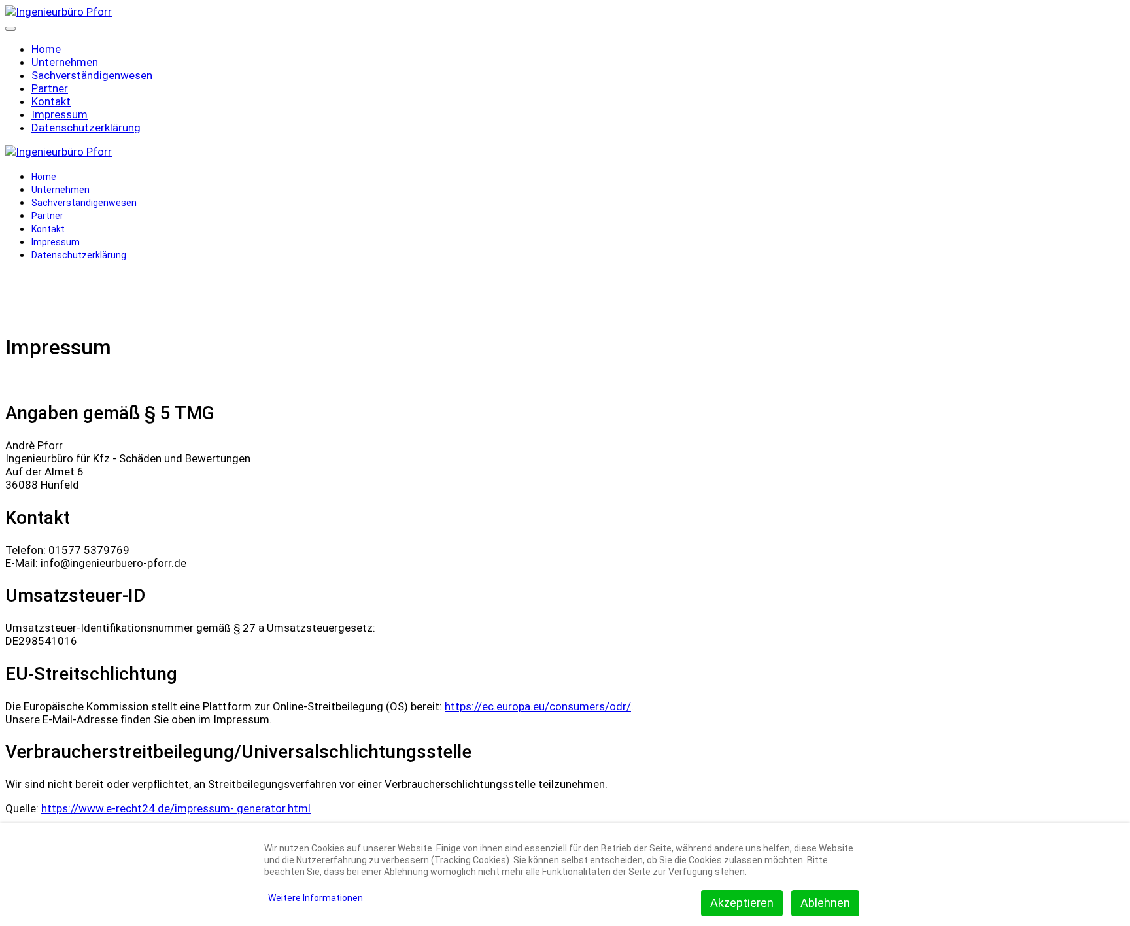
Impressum (59, 114)
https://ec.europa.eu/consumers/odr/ (538, 706)
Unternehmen (64, 62)
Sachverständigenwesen (91, 75)
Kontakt (51, 101)
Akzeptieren (742, 903)
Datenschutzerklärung (86, 127)
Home (46, 49)
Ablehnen (825, 903)
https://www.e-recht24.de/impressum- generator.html (176, 808)
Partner (49, 88)
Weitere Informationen (315, 898)
